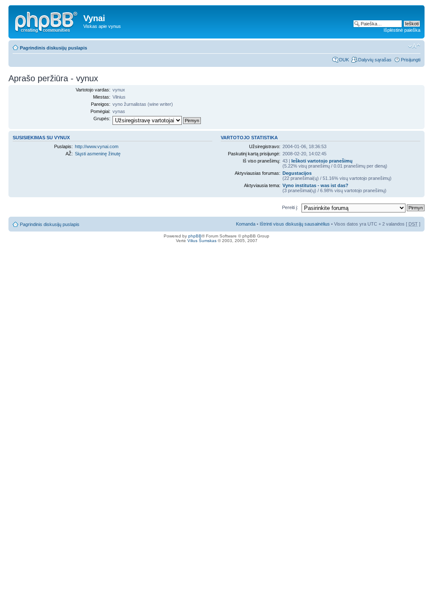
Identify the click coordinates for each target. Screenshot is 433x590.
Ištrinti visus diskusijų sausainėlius (295, 223)
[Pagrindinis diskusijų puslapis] (47, 20)
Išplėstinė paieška (402, 30)
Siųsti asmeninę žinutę (98, 153)
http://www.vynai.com (96, 146)
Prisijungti (410, 59)
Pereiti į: (290, 207)
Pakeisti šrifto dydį (414, 46)
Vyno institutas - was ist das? (315, 185)
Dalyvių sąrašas (375, 59)
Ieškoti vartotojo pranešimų (322, 160)
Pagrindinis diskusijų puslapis (53, 47)
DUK (344, 59)
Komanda (245, 223)
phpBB (195, 236)
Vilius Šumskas (201, 240)
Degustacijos (297, 173)
